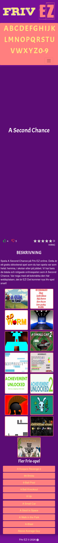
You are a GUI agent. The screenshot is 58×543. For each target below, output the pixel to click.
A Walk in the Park (29, 517)
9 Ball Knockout (29, 489)
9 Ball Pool (29, 482)
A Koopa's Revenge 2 (29, 469)
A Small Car (29, 503)
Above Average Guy (29, 531)
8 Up (29, 496)
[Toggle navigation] (49, 61)
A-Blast (29, 524)
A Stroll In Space (29, 510)
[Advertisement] (29, 97)
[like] (4, 241)
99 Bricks (29, 475)
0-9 (43, 50)
